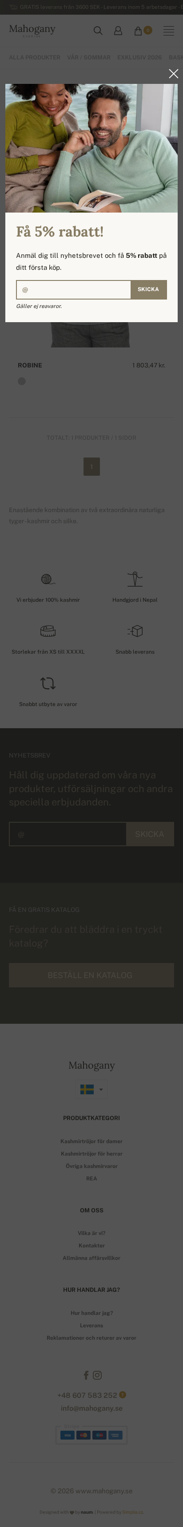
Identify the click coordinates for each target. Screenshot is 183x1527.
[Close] (171, 74)
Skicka (148, 289)
